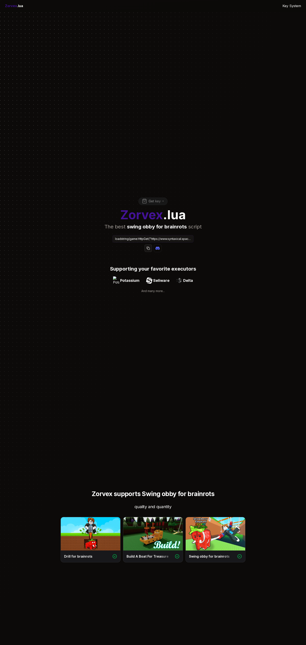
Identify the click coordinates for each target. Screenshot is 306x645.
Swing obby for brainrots (209, 556)
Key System (291, 6)
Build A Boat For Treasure (148, 556)
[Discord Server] (158, 248)
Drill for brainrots (78, 556)
